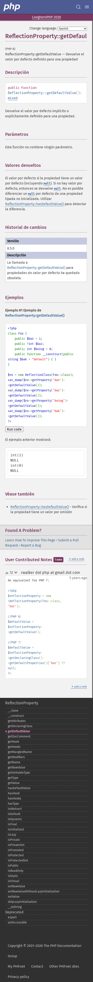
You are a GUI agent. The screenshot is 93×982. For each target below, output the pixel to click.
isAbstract (15, 809)
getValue (14, 783)
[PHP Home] (12, 7)
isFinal (12, 824)
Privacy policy (18, 977)
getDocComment (19, 736)
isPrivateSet (16, 845)
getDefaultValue (19, 731)
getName (14, 762)
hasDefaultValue (19, 788)
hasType (13, 803)
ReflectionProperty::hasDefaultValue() (34, 204)
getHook (13, 741)
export (12, 917)
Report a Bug (31, 545)
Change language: (43, 28)
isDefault (14, 814)
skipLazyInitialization (22, 902)
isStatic (13, 876)
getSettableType (19, 772)
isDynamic (15, 819)
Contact (37, 966)
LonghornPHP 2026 (46, 17)
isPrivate (14, 840)
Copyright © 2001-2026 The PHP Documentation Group (44, 951)
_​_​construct (16, 716)
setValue (14, 896)
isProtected (16, 855)
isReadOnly (15, 871)
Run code (14, 429)
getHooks (14, 747)
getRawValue (16, 767)
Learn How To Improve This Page (30, 540)
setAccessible (17, 922)
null (46, 183)
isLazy (12, 834)
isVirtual (13, 881)
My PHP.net (16, 966)
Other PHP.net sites (64, 966)
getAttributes (17, 721)
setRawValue (16, 886)
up (8, 573)
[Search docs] (78, 7)
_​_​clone (13, 710)
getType (13, 778)
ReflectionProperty (21, 703)
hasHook (14, 793)
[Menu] (87, 7)
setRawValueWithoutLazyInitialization (33, 891)
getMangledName (20, 752)
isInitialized (16, 829)
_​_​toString (15, 907)
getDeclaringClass (20, 726)
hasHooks (14, 798)
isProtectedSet (18, 860)
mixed (13, 98)
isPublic (13, 865)
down (16, 573)
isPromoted (16, 850)
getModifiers (16, 757)
